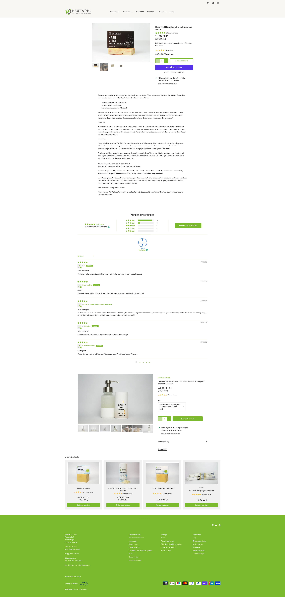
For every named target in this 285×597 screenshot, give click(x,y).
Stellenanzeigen (198, 554)
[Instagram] (213, 525)
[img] (82, 262)
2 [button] (139, 362)
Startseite (196, 547)
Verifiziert (142, 250)
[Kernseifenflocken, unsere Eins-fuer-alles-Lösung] (123, 473)
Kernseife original (83, 488)
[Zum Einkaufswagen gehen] (218, 3)
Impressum (133, 541)
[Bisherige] (95, 42)
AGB (130, 554)
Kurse (163, 538)
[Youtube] (216, 525)
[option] (121, 42)
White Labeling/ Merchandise (171, 544)
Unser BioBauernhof (168, 547)
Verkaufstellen (198, 544)
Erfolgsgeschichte (199, 541)
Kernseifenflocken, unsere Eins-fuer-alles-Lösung (123, 489)
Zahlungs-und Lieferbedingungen (140, 550)
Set (159, 400)
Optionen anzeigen (83, 505)
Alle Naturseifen (198, 550)
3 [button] (143, 362)
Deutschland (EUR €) (72, 576)
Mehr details (162, 449)
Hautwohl (161, 378)
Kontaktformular (134, 535)
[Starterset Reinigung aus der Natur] (201, 473)
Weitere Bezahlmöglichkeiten (174, 72)
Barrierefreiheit (134, 557)
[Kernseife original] (83, 473)
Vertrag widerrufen (135, 560)
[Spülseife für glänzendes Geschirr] (162, 473)
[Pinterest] (219, 525)
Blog (194, 538)
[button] (160, 33)
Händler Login (166, 550)
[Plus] (166, 60)
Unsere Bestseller (72, 457)
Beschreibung (163, 442)
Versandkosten (169, 43)
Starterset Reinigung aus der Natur (201, 491)
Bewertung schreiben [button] (188, 225)
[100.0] (142, 242)
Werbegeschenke (167, 541)
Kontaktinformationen (136, 538)
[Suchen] (208, 3)
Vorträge (164, 535)
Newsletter (197, 535)
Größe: (157, 54)
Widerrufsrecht (134, 547)
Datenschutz (133, 544)
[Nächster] (146, 42)
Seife (168, 378)
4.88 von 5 (100, 224)
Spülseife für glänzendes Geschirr (162, 488)
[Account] (213, 3)
